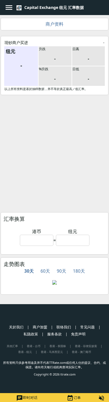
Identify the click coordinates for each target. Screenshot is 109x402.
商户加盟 (40, 327)
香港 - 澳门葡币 (81, 352)
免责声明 (78, 333)
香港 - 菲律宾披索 (86, 346)
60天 (45, 271)
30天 (29, 271)
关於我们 (16, 327)
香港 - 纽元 (25, 352)
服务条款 (54, 333)
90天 (61, 271)
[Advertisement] (54, 152)
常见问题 (87, 327)
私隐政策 (30, 333)
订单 (74, 398)
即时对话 (26, 398)
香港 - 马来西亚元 (52, 352)
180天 (79, 271)
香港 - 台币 (34, 346)
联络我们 (63, 327)
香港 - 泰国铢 (57, 346)
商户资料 (54, 24)
